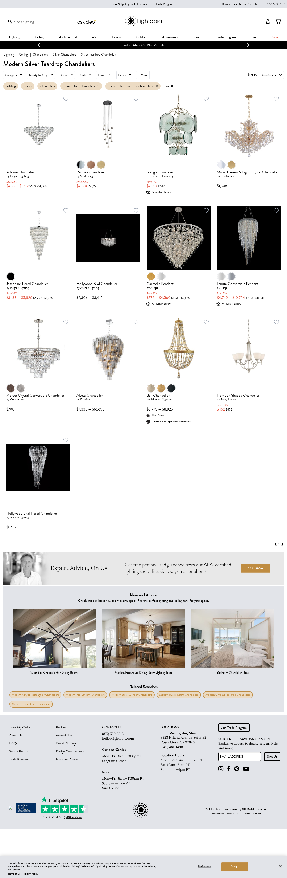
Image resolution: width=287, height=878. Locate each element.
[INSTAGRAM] (220, 768)
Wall (94, 37)
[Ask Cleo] (87, 21)
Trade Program (165, 4)
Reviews (61, 727)
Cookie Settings (66, 743)
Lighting (14, 37)
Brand (64, 74)
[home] (143, 26)
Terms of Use (232, 813)
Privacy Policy (218, 813)
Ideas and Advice (67, 759)
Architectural (68, 37)
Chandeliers (40, 54)
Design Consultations (70, 751)
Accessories (170, 37)
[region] (143, 867)
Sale (275, 37)
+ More (143, 74)
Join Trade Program (234, 727)
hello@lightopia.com (118, 738)
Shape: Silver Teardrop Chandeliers (130, 86)
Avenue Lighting (89, 288)
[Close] (280, 866)
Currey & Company (162, 176)
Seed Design (87, 176)
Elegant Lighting (19, 176)
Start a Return (18, 751)
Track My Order (19, 727)
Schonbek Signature (161, 399)
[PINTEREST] (236, 768)
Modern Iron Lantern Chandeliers (85, 695)
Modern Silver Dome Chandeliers (31, 704)
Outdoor (141, 37)
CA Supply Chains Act (251, 813)
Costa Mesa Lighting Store (178, 733)
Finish (122, 74)
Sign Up (272, 756)
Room (102, 74)
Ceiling (39, 37)
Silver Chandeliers (64, 54)
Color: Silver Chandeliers (79, 86)
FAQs (13, 743)
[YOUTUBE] (246, 768)
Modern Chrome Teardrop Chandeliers (227, 695)
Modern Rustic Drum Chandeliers (178, 695)
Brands (197, 37)
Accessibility (64, 735)
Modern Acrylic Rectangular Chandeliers (35, 695)
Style (83, 74)
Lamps (116, 37)
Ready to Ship (38, 74)
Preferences (204, 867)
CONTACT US (112, 727)
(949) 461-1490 (172, 747)
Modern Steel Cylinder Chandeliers (132, 695)
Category (11, 74)
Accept (234, 867)
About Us (15, 735)
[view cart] (279, 21)
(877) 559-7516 (275, 4)
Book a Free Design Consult (239, 4)
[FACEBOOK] (228, 768)
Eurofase (85, 399)
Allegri (154, 288)
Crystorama (228, 176)
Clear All (168, 86)
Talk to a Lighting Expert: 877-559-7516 (190, 44)
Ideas (254, 37)
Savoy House (228, 399)
